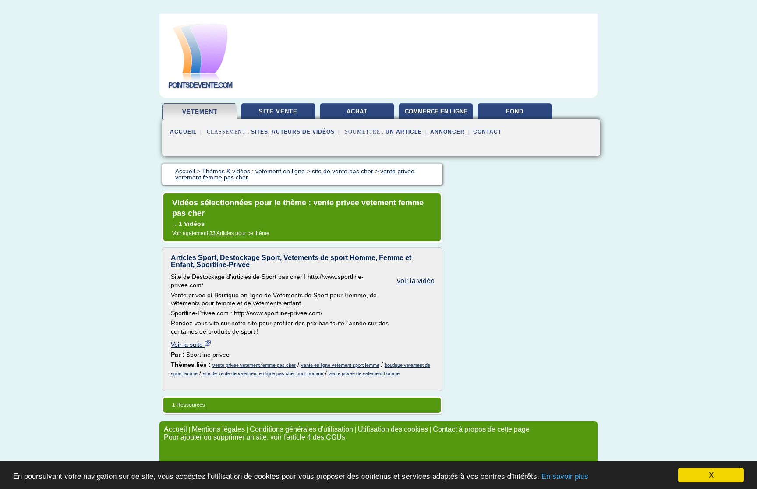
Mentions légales (218, 429)
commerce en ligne (436, 111)
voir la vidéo (416, 281)
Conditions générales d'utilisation (301, 429)
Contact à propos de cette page (481, 429)
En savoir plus (564, 476)
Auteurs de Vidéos (303, 132)
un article (404, 132)
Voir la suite (188, 344)
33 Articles (221, 233)
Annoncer (447, 132)
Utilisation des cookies (393, 429)
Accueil (183, 132)
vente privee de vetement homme (364, 373)
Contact (487, 132)
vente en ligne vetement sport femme (340, 365)
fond (515, 111)
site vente (278, 111)
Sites (259, 132)
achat (357, 111)
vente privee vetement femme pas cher (254, 365)
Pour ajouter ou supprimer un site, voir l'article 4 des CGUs (254, 437)
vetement (199, 112)
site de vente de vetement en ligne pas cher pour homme (263, 373)
